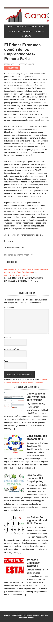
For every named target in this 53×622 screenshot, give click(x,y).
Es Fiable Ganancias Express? (33, 562)
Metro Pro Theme (24, 615)
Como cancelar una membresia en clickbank (36, 396)
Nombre (8, 337)
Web (6, 361)
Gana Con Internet (26, 14)
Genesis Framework (40, 615)
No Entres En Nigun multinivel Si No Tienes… (37, 520)
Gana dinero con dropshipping (37, 437)
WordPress (23, 618)
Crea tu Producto (25, 255)
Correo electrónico (12, 349)
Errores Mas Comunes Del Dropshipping (35, 478)
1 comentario (12, 68)
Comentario (9, 307)
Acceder (31, 618)
